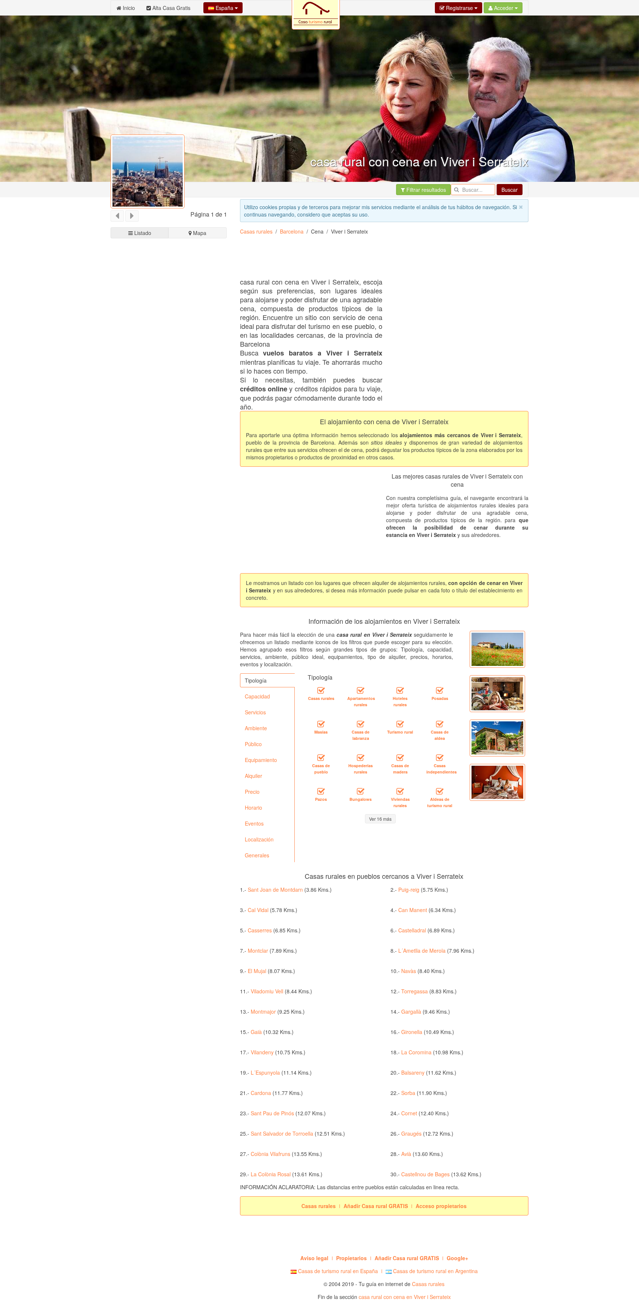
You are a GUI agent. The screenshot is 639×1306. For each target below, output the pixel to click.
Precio (252, 791)
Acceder (504, 7)
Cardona (261, 1092)
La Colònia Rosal (271, 1174)
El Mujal (257, 971)
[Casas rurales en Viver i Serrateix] (321, 690)
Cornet (409, 1113)
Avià (406, 1153)
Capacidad (257, 696)
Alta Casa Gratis (170, 7)
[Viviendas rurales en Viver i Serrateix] (400, 791)
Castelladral (412, 930)
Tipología (256, 680)
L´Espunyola (265, 1072)
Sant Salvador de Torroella (282, 1133)
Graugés (411, 1133)
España (224, 7)
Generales (257, 855)
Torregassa (414, 991)
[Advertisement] (169, 520)
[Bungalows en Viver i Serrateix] (360, 791)
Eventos (254, 823)
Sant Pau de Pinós (272, 1113)
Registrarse (459, 7)
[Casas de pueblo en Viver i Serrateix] (321, 758)
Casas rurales (256, 231)
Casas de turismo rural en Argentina (435, 1271)
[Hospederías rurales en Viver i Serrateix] (360, 758)
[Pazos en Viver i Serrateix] (321, 791)
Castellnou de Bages (425, 1174)
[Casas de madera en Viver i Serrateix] (400, 758)
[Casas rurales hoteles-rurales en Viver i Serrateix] (400, 690)
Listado (142, 233)
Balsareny (413, 1072)
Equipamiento (261, 759)
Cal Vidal (258, 910)
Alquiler (253, 775)
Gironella (411, 1031)
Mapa (199, 233)
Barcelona (292, 231)
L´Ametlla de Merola (422, 950)
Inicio (128, 7)
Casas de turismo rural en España (337, 1271)
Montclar (258, 950)
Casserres (260, 930)
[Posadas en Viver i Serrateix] (439, 690)
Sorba (408, 1092)
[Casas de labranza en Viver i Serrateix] (360, 724)
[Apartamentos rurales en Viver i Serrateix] (360, 690)
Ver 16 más (380, 819)
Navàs (408, 971)
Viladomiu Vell (267, 991)
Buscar (509, 189)
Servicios (255, 712)
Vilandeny (262, 1052)
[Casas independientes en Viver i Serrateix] (439, 758)
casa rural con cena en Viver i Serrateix (405, 1296)
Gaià (256, 1031)
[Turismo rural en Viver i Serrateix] (400, 724)
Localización (259, 839)
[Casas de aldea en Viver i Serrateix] (439, 724)
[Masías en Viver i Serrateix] (321, 724)
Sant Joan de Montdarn (275, 889)
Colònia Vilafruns (270, 1153)
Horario (253, 807)
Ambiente (256, 728)
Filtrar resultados (425, 189)
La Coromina (416, 1052)
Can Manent (412, 910)
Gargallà (411, 1011)
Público (253, 744)
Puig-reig (408, 889)
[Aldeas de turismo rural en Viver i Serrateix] (439, 791)
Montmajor (263, 1011)
